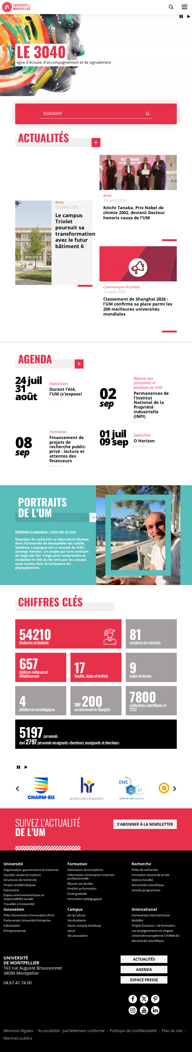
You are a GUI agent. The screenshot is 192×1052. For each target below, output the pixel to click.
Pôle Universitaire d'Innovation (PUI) (29, 915)
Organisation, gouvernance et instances (31, 870)
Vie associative (77, 935)
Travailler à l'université (19, 904)
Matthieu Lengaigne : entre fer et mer (45, 532)
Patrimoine (11, 890)
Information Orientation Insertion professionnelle (90, 876)
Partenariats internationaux (151, 915)
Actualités (59, 138)
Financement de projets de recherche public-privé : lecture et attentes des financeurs (67, 449)
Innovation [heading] (14, 909)
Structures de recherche (20, 880)
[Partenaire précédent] (17, 789)
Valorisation (12, 925)
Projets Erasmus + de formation (153, 925)
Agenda (51, 359)
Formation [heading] (77, 864)
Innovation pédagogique (84, 899)
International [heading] (144, 909)
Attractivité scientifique (148, 885)
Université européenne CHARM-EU (156, 935)
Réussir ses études (80, 883)
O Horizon (144, 441)
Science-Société (142, 880)
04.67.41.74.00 (18, 982)
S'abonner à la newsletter (145, 824)
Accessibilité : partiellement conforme (71, 1031)
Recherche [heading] (141, 864)
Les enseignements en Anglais (152, 931)
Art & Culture (76, 915)
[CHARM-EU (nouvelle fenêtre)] (41, 788)
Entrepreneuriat (15, 931)
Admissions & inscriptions (85, 870)
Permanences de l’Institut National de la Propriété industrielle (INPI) (151, 404)
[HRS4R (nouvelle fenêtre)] (86, 788)
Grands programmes (146, 890)
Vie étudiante (76, 920)
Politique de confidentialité (133, 1031)
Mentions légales (18, 1031)
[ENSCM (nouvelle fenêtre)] (132, 788)
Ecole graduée (77, 894)
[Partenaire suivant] (175, 789)
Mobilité (137, 920)
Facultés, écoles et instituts (22, 875)
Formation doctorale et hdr (151, 875)
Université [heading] (13, 864)
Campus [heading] (75, 909)
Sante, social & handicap (84, 925)
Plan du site (172, 1031)
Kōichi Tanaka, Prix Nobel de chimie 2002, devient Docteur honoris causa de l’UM (134, 212)
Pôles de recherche (145, 870)
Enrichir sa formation (81, 888)
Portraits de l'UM (58, 508)
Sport (71, 931)
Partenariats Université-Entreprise (27, 920)
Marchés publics (18, 1038)
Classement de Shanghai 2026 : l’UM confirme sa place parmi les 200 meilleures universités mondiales (137, 306)
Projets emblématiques (20, 885)
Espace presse (144, 979)
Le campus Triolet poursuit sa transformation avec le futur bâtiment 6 (75, 231)
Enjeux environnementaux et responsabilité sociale (24, 897)
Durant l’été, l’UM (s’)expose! (65, 391)
